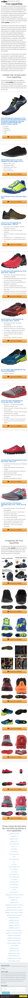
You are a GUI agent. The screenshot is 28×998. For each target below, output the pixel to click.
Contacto (3, 968)
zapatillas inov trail (15, 22)
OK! (23, 996)
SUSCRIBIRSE (6, 992)
